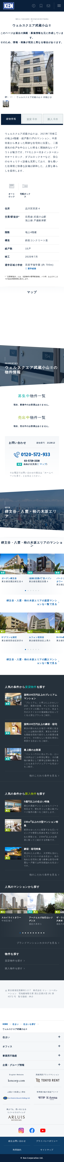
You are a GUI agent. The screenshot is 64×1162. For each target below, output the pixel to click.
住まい (15, 1024)
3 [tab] (30, 590)
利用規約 (17, 1150)
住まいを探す (29, 1024)
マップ (43, 464)
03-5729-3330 (32, 460)
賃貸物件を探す (14, 960)
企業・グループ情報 (13, 1065)
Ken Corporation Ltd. (8, 5)
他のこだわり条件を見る (43, 775)
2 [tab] (28, 590)
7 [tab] (35, 932)
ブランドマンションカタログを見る (37, 942)
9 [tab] (41, 932)
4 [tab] (33, 590)
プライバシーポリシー (47, 1141)
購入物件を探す (14, 968)
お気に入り (41, 5)
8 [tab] (38, 932)
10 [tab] (43, 932)
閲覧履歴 (33, 5)
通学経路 (32, 268)
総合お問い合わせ (17, 1141)
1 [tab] (25, 590)
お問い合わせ (48, 5)
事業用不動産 (10, 1055)
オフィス (7, 1046)
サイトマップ (46, 1150)
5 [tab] (35, 590)
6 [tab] (38, 590)
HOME (5, 1024)
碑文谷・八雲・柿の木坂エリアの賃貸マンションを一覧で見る (32, 602)
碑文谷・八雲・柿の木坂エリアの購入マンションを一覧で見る (32, 661)
